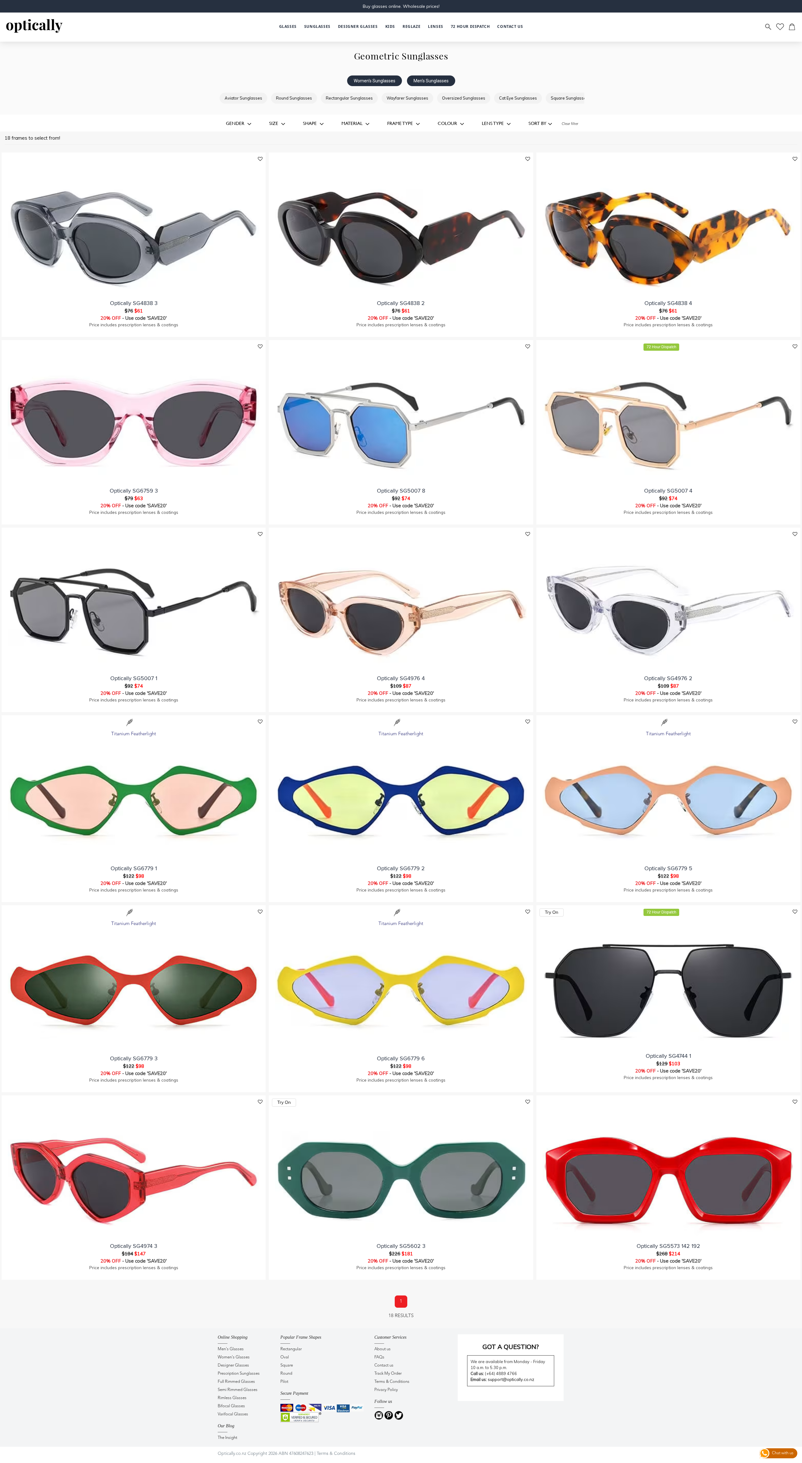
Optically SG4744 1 (668, 1055)
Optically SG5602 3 (401, 1246)
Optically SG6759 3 (134, 490)
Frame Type (400, 123)
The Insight (227, 1438)
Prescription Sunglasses (239, 1374)
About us (382, 1349)
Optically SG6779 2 (401, 868)
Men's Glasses (231, 1349)
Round (286, 1374)
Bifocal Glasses (231, 1406)
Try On (551, 912)
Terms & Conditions (391, 1382)
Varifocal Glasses (233, 1414)
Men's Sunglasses (431, 80)
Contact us (383, 1365)
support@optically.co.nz (511, 1379)
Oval (284, 1357)
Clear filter (570, 124)
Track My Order (388, 1374)
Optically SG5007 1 (133, 678)
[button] (390, 26)
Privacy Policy (386, 1390)
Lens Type (493, 123)
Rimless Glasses (232, 1398)
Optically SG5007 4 (668, 490)
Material (352, 123)
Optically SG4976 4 (401, 678)
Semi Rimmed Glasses (238, 1390)
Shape (310, 123)
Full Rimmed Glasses (236, 1382)
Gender (236, 123)
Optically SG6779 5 (668, 868)
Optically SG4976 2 (668, 678)
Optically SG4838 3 (134, 303)
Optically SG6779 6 (401, 1058)
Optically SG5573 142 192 (668, 1246)
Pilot (284, 1382)
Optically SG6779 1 (134, 868)
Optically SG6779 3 (134, 1058)
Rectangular (291, 1349)
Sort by (537, 123)
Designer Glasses (233, 1365)
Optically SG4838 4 (668, 303)
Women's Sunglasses (374, 80)
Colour (448, 123)
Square (286, 1365)
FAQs (379, 1357)
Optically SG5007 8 (401, 490)
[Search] (768, 27)
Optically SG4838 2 (401, 303)
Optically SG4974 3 (133, 1246)
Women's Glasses (234, 1357)
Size (274, 123)
